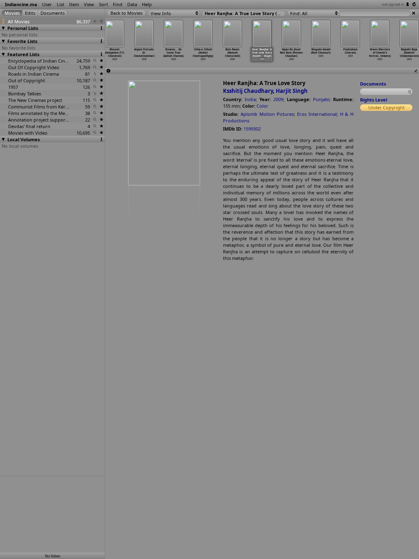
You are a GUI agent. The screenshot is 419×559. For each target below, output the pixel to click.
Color (262, 106)
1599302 (252, 129)
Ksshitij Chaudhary (248, 91)
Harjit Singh (292, 91)
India (250, 99)
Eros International (317, 114)
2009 (278, 99)
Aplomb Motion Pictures (267, 114)
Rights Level (373, 100)
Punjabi (321, 99)
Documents (373, 84)
